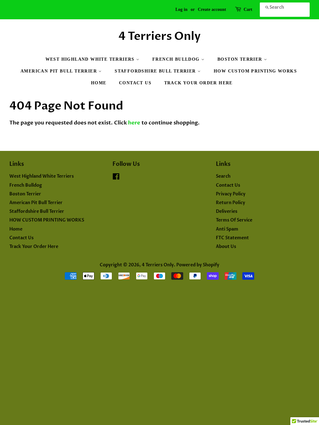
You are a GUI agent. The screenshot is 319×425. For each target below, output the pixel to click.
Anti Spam (227, 229)
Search (223, 176)
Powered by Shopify (197, 265)
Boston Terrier (240, 59)
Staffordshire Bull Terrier (156, 71)
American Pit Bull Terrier (59, 71)
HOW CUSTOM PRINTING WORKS (255, 71)
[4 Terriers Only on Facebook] (116, 178)
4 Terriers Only (159, 36)
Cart (248, 9)
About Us (226, 247)
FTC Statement (232, 238)
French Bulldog (176, 59)
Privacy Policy (230, 194)
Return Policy (230, 203)
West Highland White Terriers (90, 59)
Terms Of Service (234, 220)
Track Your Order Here (198, 83)
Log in (181, 9)
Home (99, 83)
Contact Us (135, 83)
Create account (212, 9)
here (134, 122)
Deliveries (226, 211)
